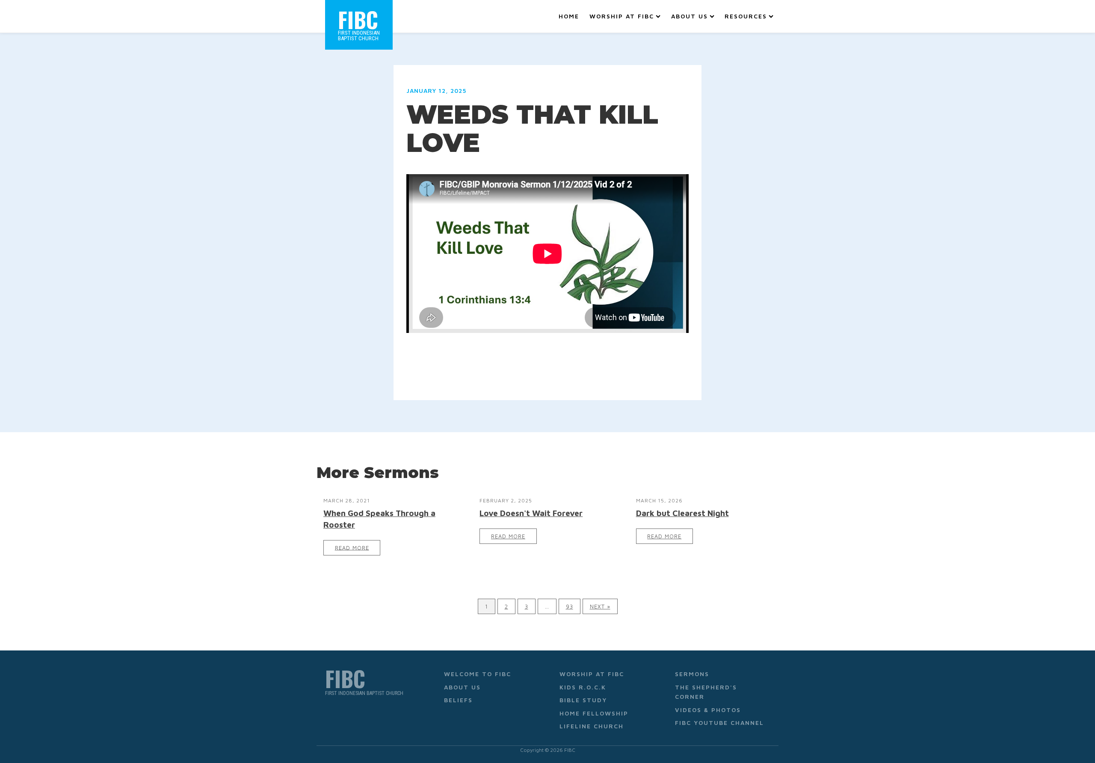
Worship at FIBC (621, 16)
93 (569, 606)
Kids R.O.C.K (582, 687)
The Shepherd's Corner (706, 691)
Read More (352, 547)
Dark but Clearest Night (682, 513)
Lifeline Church (591, 726)
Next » (600, 606)
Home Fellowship (593, 713)
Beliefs (458, 700)
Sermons (692, 673)
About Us (689, 16)
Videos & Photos (708, 709)
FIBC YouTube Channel (719, 722)
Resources (746, 16)
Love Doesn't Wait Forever (531, 513)
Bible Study (583, 700)
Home (569, 16)
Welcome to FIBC (477, 673)
